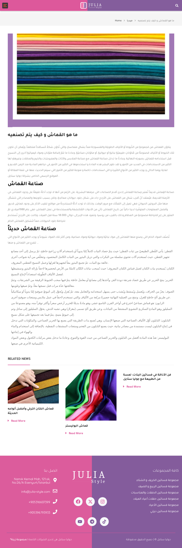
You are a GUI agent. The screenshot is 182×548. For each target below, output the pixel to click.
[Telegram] (92, 521)
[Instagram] (102, 501)
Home (118, 21)
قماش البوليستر (76, 426)
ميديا (130, 21)
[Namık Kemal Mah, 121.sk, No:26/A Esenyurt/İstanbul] (55, 481)
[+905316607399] (55, 502)
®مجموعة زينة (18, 539)
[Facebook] (78, 501)
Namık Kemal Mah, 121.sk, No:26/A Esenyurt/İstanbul (31, 480)
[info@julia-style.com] (55, 492)
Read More (18, 421)
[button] (177, 5)
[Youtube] (79, 521)
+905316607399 (39, 502)
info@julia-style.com (35, 492)
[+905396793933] (55, 513)
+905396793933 (39, 512)
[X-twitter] (90, 501)
